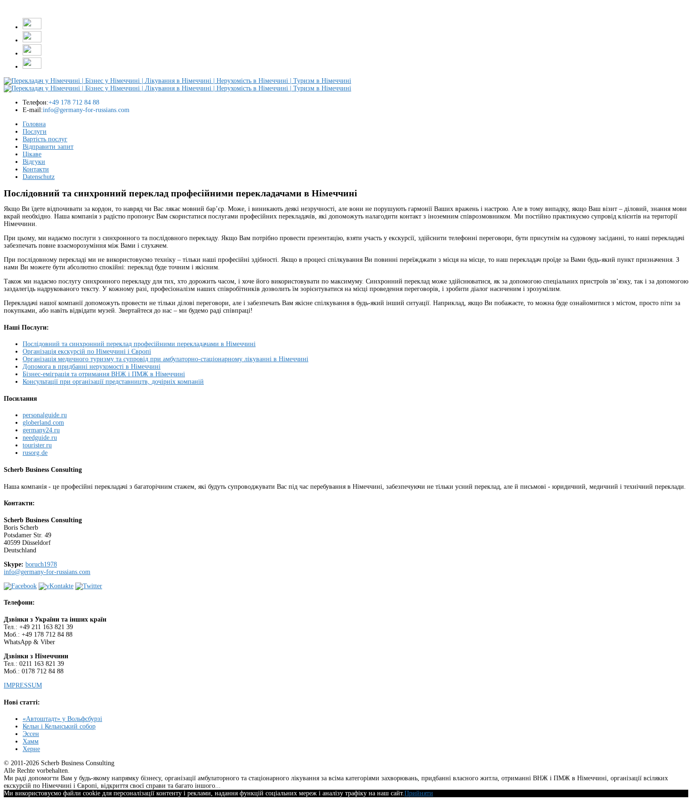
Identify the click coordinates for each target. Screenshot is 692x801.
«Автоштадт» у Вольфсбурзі (62, 718)
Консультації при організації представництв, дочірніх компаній (113, 381)
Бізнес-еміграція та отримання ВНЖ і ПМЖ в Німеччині (104, 374)
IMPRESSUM (23, 685)
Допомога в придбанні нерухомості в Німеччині (92, 366)
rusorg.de (35, 452)
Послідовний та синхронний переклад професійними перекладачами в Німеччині (139, 344)
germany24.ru (41, 430)
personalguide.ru (45, 415)
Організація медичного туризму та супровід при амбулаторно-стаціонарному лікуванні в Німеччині (165, 359)
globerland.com (43, 422)
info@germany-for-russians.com (47, 571)
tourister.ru (37, 445)
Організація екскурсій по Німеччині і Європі (87, 351)
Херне (31, 748)
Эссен (31, 733)
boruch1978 (41, 564)
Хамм (31, 741)
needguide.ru (40, 437)
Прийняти (418, 793)
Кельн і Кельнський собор (59, 726)
